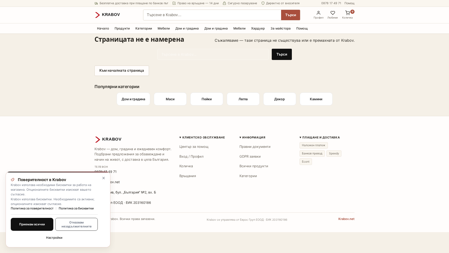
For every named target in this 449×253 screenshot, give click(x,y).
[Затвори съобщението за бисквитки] (103, 178)
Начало (103, 28)
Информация (253, 137)
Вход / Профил (191, 156)
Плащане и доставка (321, 137)
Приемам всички (32, 224)
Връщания (187, 176)
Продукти (122, 28)
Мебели (164, 28)
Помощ (349, 3)
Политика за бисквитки (76, 208)
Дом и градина (187, 28)
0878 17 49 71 (331, 3)
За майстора (281, 28)
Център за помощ (193, 147)
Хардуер (258, 28)
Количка (186, 166)
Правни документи (255, 147)
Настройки (54, 237)
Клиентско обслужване (203, 137)
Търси (290, 15)
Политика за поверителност (32, 208)
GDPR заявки (250, 156)
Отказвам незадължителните (77, 224)
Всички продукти (253, 166)
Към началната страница (121, 70)
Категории (143, 28)
